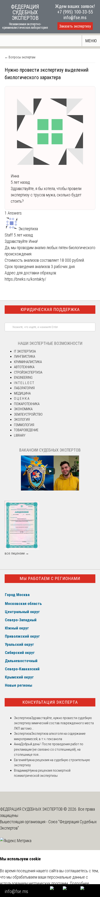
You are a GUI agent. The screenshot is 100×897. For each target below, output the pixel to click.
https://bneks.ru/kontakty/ (25, 279)
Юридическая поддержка (50, 309)
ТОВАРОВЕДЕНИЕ (26, 430)
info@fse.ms (75, 17)
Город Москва (17, 594)
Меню (91, 40)
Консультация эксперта (50, 702)
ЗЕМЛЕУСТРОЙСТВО (28, 414)
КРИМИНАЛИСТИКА (28, 362)
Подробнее (79, 883)
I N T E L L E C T (24, 383)
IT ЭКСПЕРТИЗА (25, 351)
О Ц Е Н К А (21, 398)
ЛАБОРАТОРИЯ (24, 388)
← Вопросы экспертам (20, 57)
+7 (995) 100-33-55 (75, 12)
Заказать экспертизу (75, 26)
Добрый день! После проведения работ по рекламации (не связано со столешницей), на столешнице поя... (48, 749)
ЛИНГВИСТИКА (24, 356)
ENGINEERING (23, 377)
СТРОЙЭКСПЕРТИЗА (28, 372)
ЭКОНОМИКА (23, 409)
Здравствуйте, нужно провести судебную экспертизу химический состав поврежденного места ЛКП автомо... (54, 723)
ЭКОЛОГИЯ (22, 419)
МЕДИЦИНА (22, 393)
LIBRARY (19, 435)
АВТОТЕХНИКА (24, 367)
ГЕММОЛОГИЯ (24, 425)
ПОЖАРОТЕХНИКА (27, 404)
